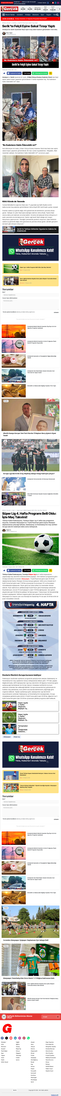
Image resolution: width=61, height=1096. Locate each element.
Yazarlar (44, 2)
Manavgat (34, 1077)
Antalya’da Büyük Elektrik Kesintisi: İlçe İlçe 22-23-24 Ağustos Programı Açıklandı (41, 327)
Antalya (14, 23)
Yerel (2, 1057)
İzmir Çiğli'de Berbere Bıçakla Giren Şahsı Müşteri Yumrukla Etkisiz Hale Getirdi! (40, 984)
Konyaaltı (33, 1071)
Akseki (33, 1042)
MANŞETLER (17, 1)
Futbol (18, 1057)
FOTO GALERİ (32, 1)
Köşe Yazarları (50, 1042)
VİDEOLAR (24, 1)
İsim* (3, 292)
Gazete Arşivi (49, 1071)
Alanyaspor (25, 579)
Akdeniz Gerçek (6, 23)
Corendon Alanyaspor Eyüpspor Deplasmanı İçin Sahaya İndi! (25, 940)
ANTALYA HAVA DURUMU (19, 3)
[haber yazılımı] (54, 1095)
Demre (33, 1049)
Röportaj (18, 1049)
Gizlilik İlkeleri (50, 1066)
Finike (32, 1055)
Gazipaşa (33, 1057)
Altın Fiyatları (49, 1053)
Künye (47, 1062)
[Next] (58, 19)
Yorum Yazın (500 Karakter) (9, 298)
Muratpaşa (34, 1079)
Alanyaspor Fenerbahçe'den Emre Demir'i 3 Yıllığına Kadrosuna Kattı (28, 978)
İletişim (48, 1064)
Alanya (33, 1046)
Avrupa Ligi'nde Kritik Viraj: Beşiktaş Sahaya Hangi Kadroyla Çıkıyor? (29, 474)
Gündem (3, 1042)
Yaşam (3, 1055)
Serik (32, 1082)
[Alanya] (30, 921)
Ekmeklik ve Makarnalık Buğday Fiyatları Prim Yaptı (41, 386)
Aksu (32, 1044)
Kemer (33, 1066)
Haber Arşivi (49, 1068)
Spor (13, 510)
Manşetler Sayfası (51, 1046)
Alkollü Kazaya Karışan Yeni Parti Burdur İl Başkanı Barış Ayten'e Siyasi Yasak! (42, 999)
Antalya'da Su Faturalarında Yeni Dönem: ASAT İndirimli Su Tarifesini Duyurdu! (35, 19)
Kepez (32, 1068)
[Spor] (30, 455)
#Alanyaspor (7, 737)
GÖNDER (56, 312)
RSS (15, 1090)
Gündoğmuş (34, 1060)
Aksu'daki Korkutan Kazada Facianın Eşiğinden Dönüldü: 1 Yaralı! (42, 494)
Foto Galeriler (50, 1044)
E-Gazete (40, 2)
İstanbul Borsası (50, 1049)
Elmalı (32, 1053)
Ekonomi (3, 1046)
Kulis (2, 1044)
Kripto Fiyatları (50, 1055)
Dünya (18, 1051)
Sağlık (17, 1042)
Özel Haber (4, 1051)
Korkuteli (33, 1073)
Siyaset (3, 1049)
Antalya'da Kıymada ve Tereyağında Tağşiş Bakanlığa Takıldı (41, 356)
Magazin (18, 1053)
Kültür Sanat (4, 1062)
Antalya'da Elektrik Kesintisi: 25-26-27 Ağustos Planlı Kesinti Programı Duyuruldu (41, 342)
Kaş (32, 1064)
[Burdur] (30, 415)
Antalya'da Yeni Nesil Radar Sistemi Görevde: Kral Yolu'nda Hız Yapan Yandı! (40, 371)
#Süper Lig (17, 737)
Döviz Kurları (49, 1051)
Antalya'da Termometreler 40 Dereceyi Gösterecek (41, 479)
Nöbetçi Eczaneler (51, 1057)
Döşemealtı (34, 1051)
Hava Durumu (49, 1060)
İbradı (32, 1062)
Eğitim (18, 1044)
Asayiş (18, 1046)
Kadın (2, 1060)
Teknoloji (18, 1055)
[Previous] (13, 19)
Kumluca (33, 1075)
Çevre (17, 1060)
